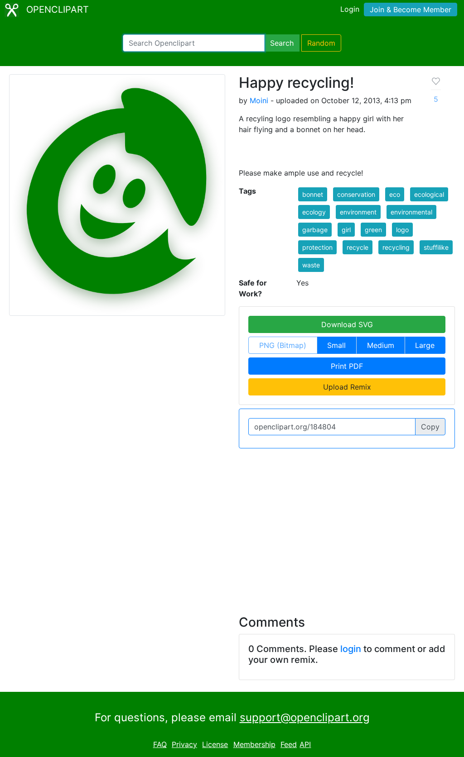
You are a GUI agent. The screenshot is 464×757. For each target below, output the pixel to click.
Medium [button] (380, 345)
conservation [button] (356, 194)
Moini (259, 100)
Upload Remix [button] (347, 386)
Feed (288, 744)
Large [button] (425, 345)
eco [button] (394, 194)
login (350, 648)
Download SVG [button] (347, 324)
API (305, 744)
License (215, 744)
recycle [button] (357, 247)
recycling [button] (396, 247)
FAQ (160, 744)
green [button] (373, 229)
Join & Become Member (410, 9)
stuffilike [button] (436, 247)
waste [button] (311, 265)
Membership (254, 744)
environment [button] (358, 212)
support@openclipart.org (305, 717)
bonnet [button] (312, 194)
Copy (430, 426)
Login (349, 9)
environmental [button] (411, 212)
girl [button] (346, 229)
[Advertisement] (232, 526)
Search (282, 43)
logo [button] (402, 229)
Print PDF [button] (347, 366)
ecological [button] (429, 194)
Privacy (184, 744)
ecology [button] (314, 212)
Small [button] (336, 345)
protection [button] (317, 247)
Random (321, 43)
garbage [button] (315, 229)
